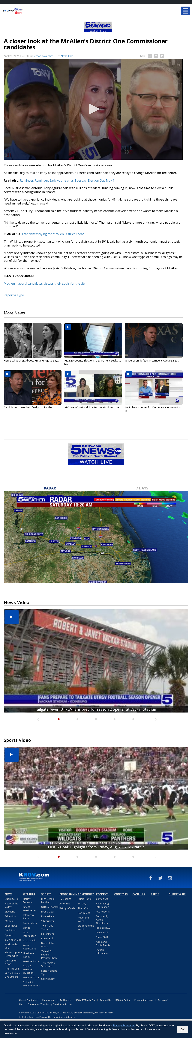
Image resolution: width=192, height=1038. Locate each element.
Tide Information (29, 934)
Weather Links (31, 961)
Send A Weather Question (28, 969)
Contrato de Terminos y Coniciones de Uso (50, 1004)
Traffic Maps (30, 923)
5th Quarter (47, 921)
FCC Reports (103, 911)
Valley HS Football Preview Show (49, 954)
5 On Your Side (13, 939)
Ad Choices (65, 1000)
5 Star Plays (47, 933)
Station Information (102, 951)
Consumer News (11, 962)
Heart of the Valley (11, 905)
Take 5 (155, 894)
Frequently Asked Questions (102, 920)
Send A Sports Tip (49, 972)
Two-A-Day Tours (47, 927)
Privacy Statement (143, 1000)
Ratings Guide (67, 908)
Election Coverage (42, 56)
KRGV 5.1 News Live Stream (13, 975)
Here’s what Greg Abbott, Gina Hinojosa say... (31, 360)
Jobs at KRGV (103, 927)
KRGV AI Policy (123, 1000)
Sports (46, 894)
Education (10, 916)
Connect (102, 894)
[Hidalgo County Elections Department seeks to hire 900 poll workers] (93, 340)
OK (182, 1029)
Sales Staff (102, 937)
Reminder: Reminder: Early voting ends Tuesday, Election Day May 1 (67, 180)
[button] (93, 109)
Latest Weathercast (30, 908)
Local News (11, 925)
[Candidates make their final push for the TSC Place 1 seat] (33, 387)
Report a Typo (14, 295)
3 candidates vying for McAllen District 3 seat (52, 234)
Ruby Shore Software (64, 1016)
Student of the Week (86, 927)
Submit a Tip (12, 898)
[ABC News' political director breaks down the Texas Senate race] (93, 387)
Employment (48, 1000)
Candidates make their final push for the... (29, 407)
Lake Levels (29, 940)
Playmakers (47, 916)
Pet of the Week (83, 919)
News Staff (102, 932)
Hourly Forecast (28, 900)
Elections (10, 911)
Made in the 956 (11, 946)
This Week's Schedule (48, 964)
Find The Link (12, 968)
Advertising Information (102, 905)
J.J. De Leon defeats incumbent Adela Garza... (152, 360)
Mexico (9, 921)
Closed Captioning (28, 1000)
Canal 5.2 (138, 894)
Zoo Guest (84, 913)
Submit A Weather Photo (31, 983)
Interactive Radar (29, 916)
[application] (93, 109)
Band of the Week (47, 944)
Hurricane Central (28, 955)
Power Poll (47, 938)
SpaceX (9, 935)
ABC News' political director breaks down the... (92, 407)
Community (86, 894)
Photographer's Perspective (13, 954)
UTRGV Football (49, 907)
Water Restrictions (29, 946)
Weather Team (31, 977)
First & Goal (47, 911)
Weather (29, 894)
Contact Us (102, 898)
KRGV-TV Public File (85, 1000)
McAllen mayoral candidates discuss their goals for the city (45, 283)
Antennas (64, 903)
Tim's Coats (84, 908)
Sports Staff (48, 978)
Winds (26, 927)
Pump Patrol (85, 898)
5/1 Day (82, 903)
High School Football (48, 900)
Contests (121, 894)
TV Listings (65, 898)
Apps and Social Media (103, 943)
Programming (68, 894)
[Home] (25, 11)
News (8, 894)
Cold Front (10, 930)
